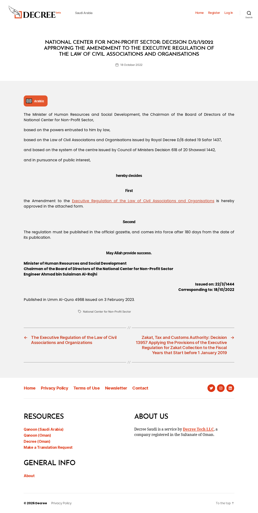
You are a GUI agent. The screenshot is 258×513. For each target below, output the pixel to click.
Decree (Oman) (37, 441)
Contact (140, 388)
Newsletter (116, 388)
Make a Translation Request (48, 447)
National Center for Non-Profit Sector (107, 311)
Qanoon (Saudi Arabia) (43, 429)
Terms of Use (86, 388)
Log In (228, 13)
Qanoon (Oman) (37, 435)
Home (199, 13)
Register (214, 13)
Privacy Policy (54, 388)
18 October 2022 (131, 65)
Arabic (39, 101)
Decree (41, 503)
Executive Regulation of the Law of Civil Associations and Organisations (143, 200)
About (29, 476)
